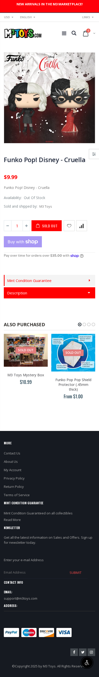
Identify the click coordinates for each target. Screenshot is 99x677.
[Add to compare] (81, 225)
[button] (79, 324)
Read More (12, 519)
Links (86, 17)
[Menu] (64, 33)
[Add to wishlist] (69, 225)
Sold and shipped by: (20, 206)
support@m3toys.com (20, 598)
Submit (75, 572)
